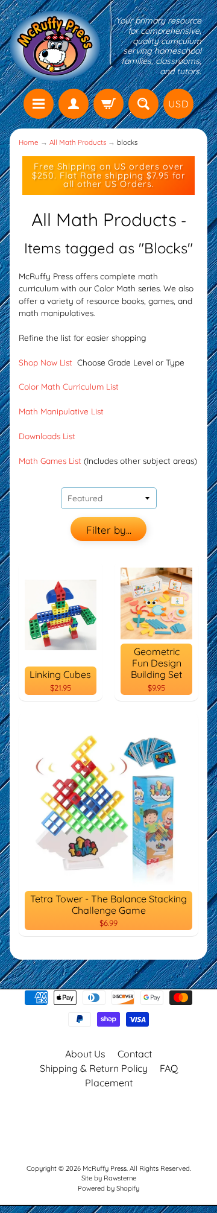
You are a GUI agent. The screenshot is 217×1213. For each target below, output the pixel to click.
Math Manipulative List (61, 411)
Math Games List (50, 460)
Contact (135, 1054)
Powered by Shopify (108, 1188)
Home (29, 142)
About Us (85, 1054)
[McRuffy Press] (55, 46)
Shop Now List (47, 362)
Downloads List (47, 436)
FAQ (169, 1068)
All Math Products (77, 142)
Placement (109, 1083)
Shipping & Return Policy (94, 1068)
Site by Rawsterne (108, 1178)
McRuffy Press (105, 1168)
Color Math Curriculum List (69, 386)
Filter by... (108, 530)
